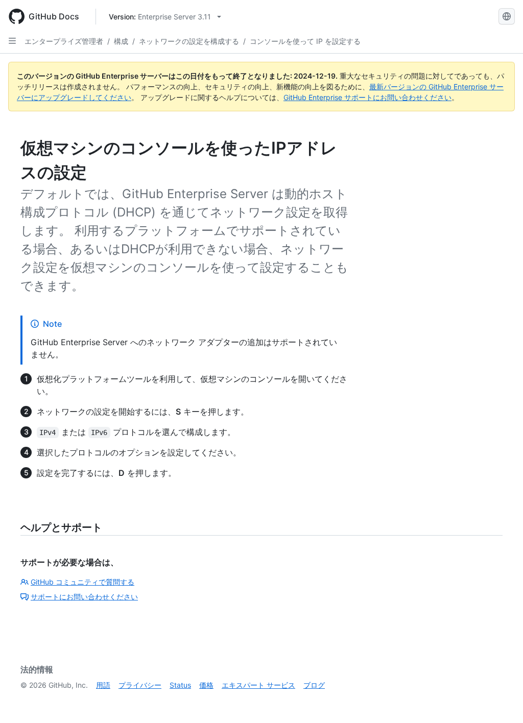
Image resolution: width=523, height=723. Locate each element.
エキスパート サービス (258, 685)
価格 (206, 685)
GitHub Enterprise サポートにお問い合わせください (367, 97)
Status (180, 685)
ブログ (314, 685)
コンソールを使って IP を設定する (305, 41)
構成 (121, 41)
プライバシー (139, 685)
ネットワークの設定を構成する (189, 41)
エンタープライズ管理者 (64, 41)
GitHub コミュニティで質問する (82, 581)
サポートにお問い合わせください (84, 596)
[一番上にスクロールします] (500, 700)
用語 (103, 685)
